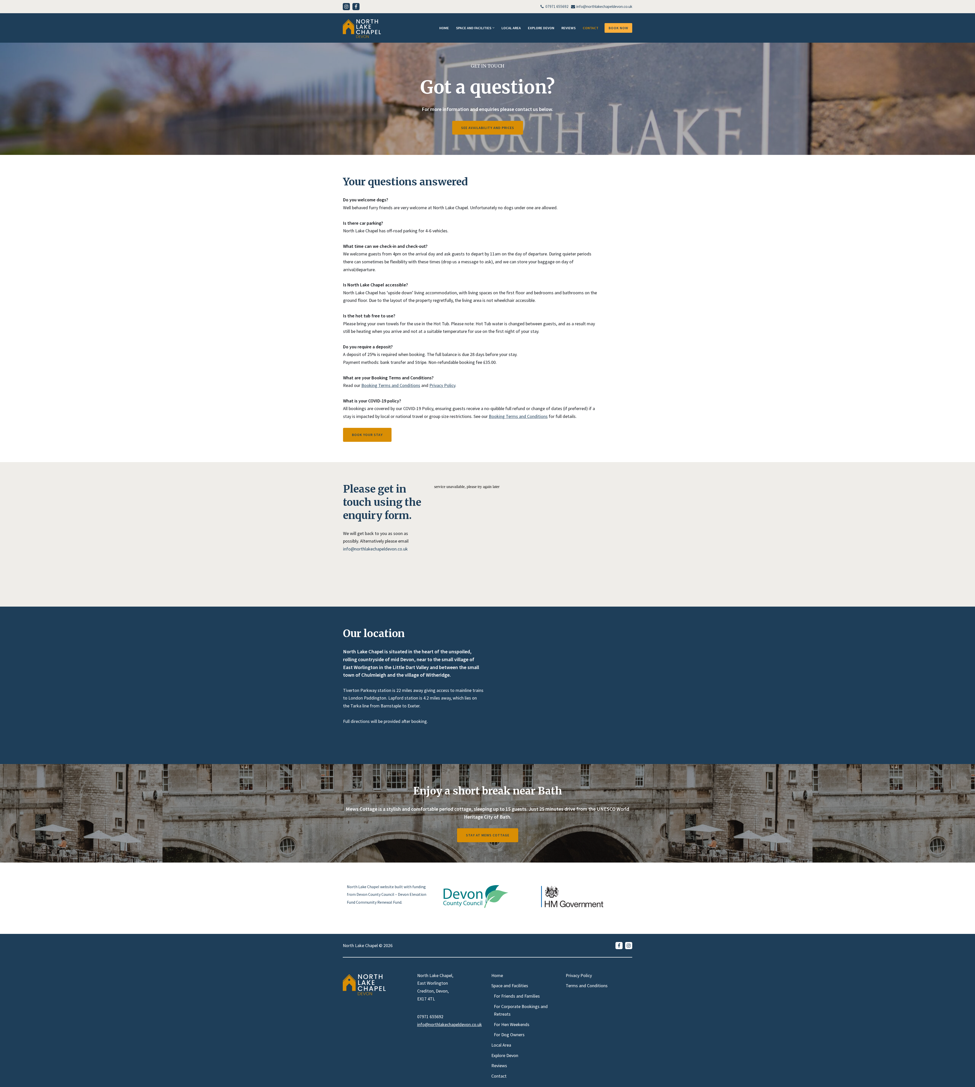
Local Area (511, 28)
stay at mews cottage (487, 835)
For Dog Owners (509, 1034)
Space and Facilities (509, 985)
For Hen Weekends (511, 1024)
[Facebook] (356, 6)
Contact (590, 28)
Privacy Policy (442, 385)
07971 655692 (556, 6)
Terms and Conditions (587, 985)
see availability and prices (487, 127)
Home (444, 28)
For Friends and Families (517, 996)
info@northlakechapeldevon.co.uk (604, 6)
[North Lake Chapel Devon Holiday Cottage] (362, 28)
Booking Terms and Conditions (390, 385)
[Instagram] (346, 6)
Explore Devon (541, 28)
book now (618, 28)
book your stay (367, 434)
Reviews (568, 28)
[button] (493, 28)
